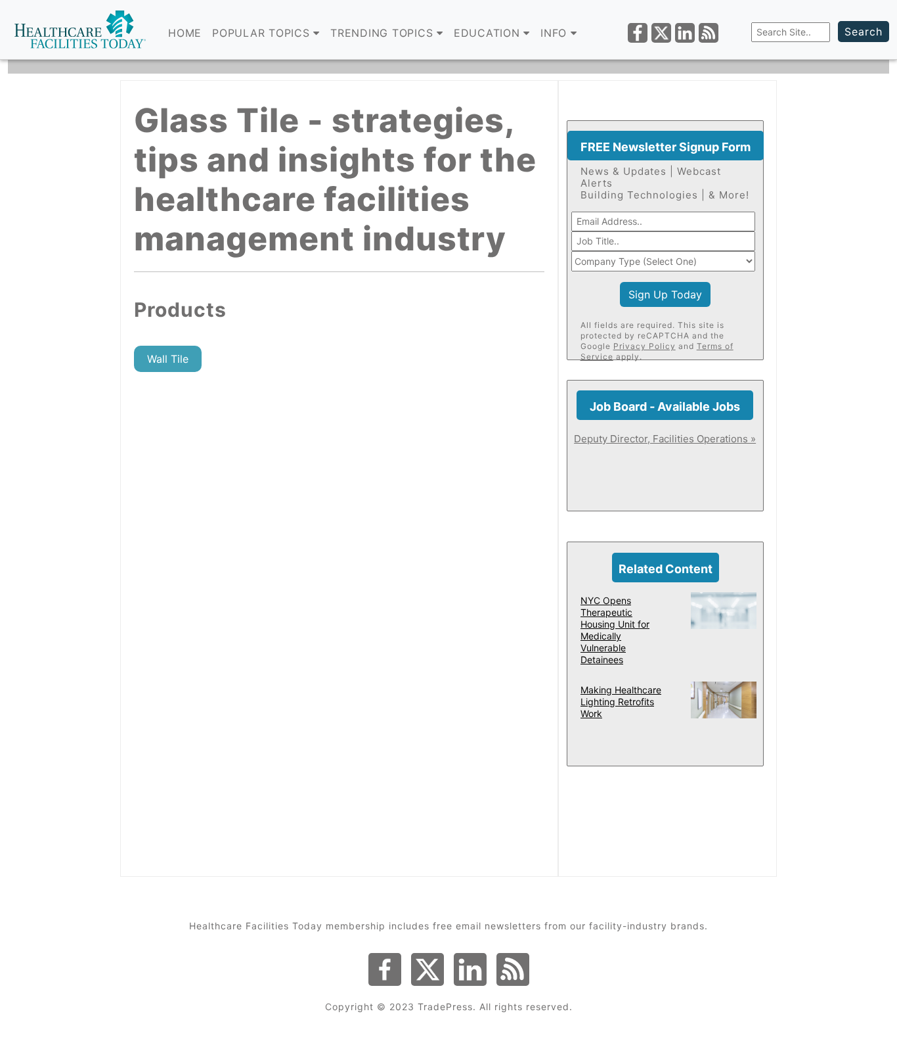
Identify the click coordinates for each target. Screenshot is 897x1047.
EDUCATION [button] (489, 32)
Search (863, 31)
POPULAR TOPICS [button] (262, 32)
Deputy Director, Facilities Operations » (665, 438)
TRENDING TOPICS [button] (383, 32)
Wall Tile (167, 358)
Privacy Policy (644, 346)
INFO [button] (555, 32)
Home (185, 32)
